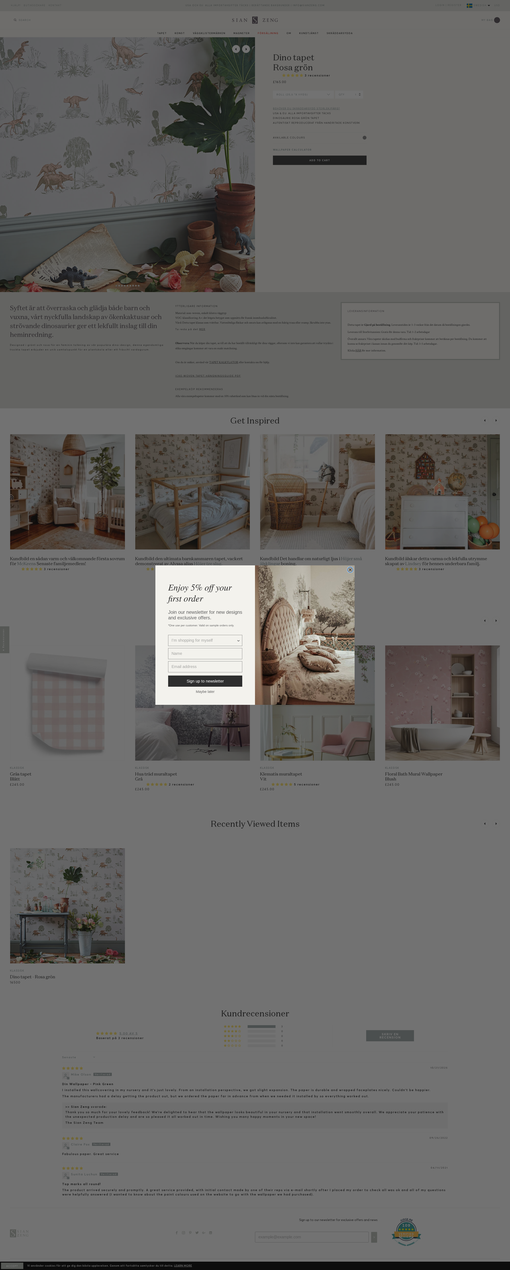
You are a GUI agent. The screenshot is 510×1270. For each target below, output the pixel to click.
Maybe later (205, 691)
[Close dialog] (350, 570)
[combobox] (204, 640)
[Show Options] (238, 640)
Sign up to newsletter (205, 681)
